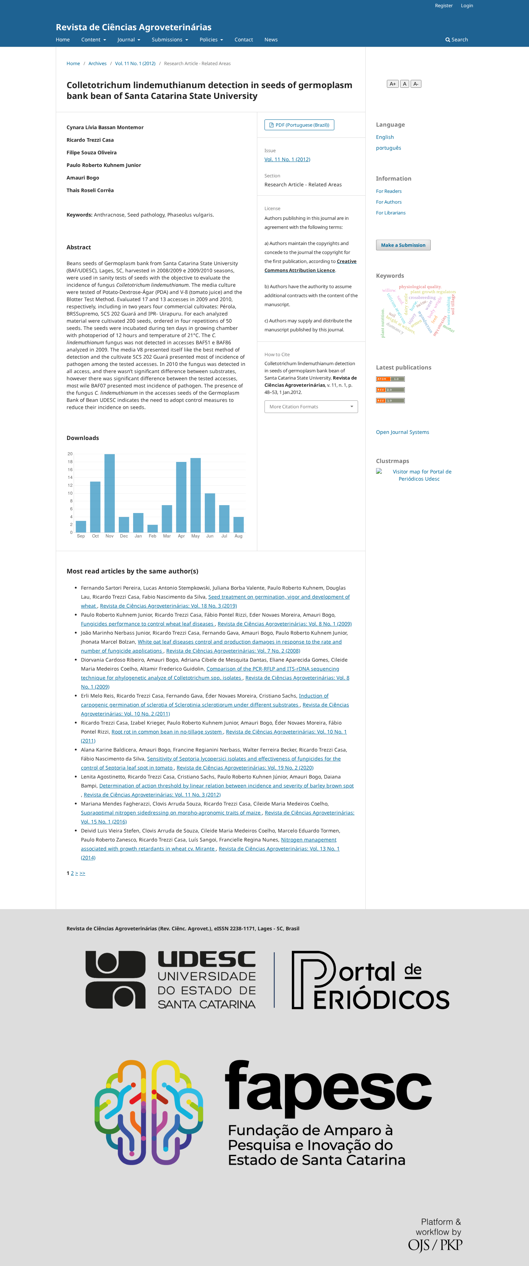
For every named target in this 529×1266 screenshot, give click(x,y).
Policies (209, 39)
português (388, 147)
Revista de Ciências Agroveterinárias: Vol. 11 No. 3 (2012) (152, 794)
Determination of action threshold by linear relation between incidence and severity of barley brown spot (226, 785)
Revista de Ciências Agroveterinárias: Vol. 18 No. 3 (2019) (168, 605)
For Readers (389, 191)
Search (459, 39)
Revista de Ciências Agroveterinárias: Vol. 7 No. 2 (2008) (233, 650)
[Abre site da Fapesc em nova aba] (264, 1188)
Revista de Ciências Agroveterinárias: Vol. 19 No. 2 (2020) (245, 767)
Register (444, 5)
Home (63, 39)
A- (416, 84)
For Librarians (391, 212)
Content (91, 39)
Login (467, 5)
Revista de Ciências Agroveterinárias (134, 27)
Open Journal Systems (402, 431)
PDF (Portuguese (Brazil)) (302, 125)
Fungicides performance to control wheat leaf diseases (148, 623)
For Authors (389, 202)
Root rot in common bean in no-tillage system (167, 731)
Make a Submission (403, 245)
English (385, 136)
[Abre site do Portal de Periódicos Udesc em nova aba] (264, 1026)
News (271, 39)
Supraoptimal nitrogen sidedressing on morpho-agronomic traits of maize (171, 812)
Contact (244, 39)
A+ (393, 84)
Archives (98, 63)
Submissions (168, 39)
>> (82, 873)
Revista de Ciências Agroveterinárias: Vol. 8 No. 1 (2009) (285, 623)
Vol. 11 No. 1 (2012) (135, 63)
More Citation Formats (294, 406)
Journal (127, 39)
